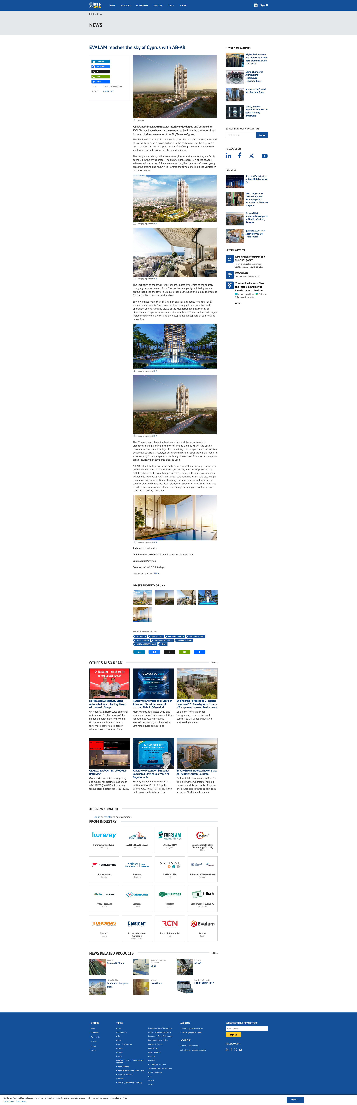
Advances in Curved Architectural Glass (255, 91)
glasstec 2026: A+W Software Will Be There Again (255, 233)
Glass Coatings (122, 1066)
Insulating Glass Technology (160, 1028)
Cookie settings (21, 1102)
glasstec (119, 1078)
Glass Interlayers (197, 636)
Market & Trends (155, 1044)
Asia (118, 1036)
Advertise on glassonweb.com (193, 1050)
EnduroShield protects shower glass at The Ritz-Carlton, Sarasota (197, 772)
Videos (151, 1080)
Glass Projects (143, 640)
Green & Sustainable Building (129, 1082)
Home (91, 14)
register (108, 816)
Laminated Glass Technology (160, 1036)
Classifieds (142, 5)
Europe (119, 1052)
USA (150, 1076)
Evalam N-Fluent (116, 963)
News (112, 5)
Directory (125, 5)
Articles (157, 5)
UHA (155, 223)
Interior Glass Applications (159, 1032)
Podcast (151, 1060)
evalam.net (108, 91)
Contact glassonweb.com (191, 1032)
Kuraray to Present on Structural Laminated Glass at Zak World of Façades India (151, 774)
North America (154, 1052)
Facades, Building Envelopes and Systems (130, 1061)
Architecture (156, 636)
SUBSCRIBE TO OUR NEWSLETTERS (242, 128)
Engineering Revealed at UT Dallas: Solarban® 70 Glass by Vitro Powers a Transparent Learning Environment (197, 704)
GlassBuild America (124, 1074)
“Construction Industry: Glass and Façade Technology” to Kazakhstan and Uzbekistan (249, 287)
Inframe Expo (241, 272)
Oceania (151, 1056)
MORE (99, 82)
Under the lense (155, 1072)
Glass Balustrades (176, 636)
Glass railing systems (163, 640)
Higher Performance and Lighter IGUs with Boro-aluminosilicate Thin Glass (256, 59)
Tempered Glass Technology (160, 1068)
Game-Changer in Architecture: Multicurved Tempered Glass (254, 76)
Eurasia (119, 1048)
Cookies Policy (9, 1102)
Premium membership (189, 1045)
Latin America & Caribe (158, 1040)
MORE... (215, 662)
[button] (142, 597)
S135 (153, 965)
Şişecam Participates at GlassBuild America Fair (256, 179)
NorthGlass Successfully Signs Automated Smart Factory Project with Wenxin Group (108, 704)
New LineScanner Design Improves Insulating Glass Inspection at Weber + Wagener (256, 199)
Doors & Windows (124, 1044)
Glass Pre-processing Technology (130, 1070)
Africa (118, 1028)
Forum (183, 5)
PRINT (99, 77)
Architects (141, 636)
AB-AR (197, 963)
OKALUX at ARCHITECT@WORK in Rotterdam (108, 772)
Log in (97, 816)
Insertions (156, 983)
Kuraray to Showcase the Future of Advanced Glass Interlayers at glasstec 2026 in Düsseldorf (152, 704)
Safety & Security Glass (146, 644)
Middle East (153, 1048)
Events (119, 1056)
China (118, 1040)
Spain (164, 644)
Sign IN (264, 5)
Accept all (295, 1100)
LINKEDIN (100, 61)
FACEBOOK (101, 67)
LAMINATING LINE (204, 983)
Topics (171, 5)
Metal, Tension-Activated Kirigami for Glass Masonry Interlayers (256, 111)
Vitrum (151, 1084)
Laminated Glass (184, 640)
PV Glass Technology (157, 1064)
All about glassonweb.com (191, 1028)
